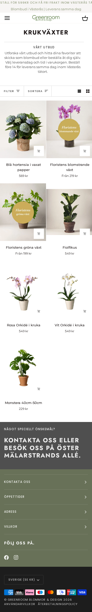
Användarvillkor (19, 604)
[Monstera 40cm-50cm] (23, 367)
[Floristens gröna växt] (23, 212)
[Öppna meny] (11, 18)
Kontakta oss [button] (17, 482)
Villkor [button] (10, 527)
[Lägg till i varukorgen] (39, 151)
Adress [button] (10, 512)
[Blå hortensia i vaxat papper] (23, 129)
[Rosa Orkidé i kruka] (23, 289)
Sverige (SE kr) (21, 580)
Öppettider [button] (14, 497)
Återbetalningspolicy (58, 604)
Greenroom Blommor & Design (35, 600)
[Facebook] (6, 557)
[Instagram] (16, 557)
